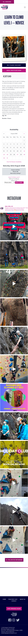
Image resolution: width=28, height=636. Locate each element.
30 (4, 158)
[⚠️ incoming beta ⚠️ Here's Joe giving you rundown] (14, 540)
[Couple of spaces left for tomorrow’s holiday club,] (14, 454)
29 (24, 154)
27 (17, 154)
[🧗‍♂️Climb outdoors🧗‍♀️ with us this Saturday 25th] (14, 340)
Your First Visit (12, 599)
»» (24, 133)
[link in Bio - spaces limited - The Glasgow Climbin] (14, 397)
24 (7, 154)
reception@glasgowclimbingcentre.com (9, 633)
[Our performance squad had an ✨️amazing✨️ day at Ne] (14, 426)
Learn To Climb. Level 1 (14, 177)
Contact (13, 601)
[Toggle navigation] (25, 7)
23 (4, 154)
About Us (22, 599)
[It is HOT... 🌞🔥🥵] (14, 511)
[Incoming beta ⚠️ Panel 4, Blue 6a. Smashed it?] (14, 369)
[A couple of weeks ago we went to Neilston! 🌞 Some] (14, 255)
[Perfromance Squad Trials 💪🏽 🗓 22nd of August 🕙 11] (14, 226)
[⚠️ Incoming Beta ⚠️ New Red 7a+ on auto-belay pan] (14, 483)
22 (24, 151)
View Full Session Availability (14, 162)
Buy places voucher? (14, 65)
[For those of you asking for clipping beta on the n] (14, 283)
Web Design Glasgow (5, 629)
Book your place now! (14, 70)
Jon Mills (12, 629)
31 (7, 158)
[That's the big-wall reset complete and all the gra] (14, 312)
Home (4, 599)
